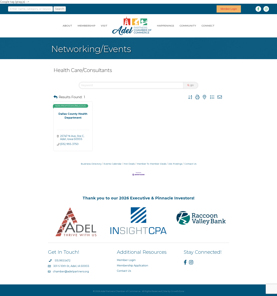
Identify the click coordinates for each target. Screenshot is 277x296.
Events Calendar (113, 163)
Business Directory (91, 163)
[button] (55, 97)
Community (188, 25)
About (67, 25)
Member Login (126, 260)
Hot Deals (129, 163)
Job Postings (175, 163)
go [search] (192, 85)
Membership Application (132, 265)
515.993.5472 (63, 260)
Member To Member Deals (151, 163)
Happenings (165, 25)
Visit (104, 25)
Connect (207, 25)
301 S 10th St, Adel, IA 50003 (71, 266)
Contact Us (190, 163)
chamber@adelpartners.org (71, 271)
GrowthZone (177, 291)
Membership (86, 25)
